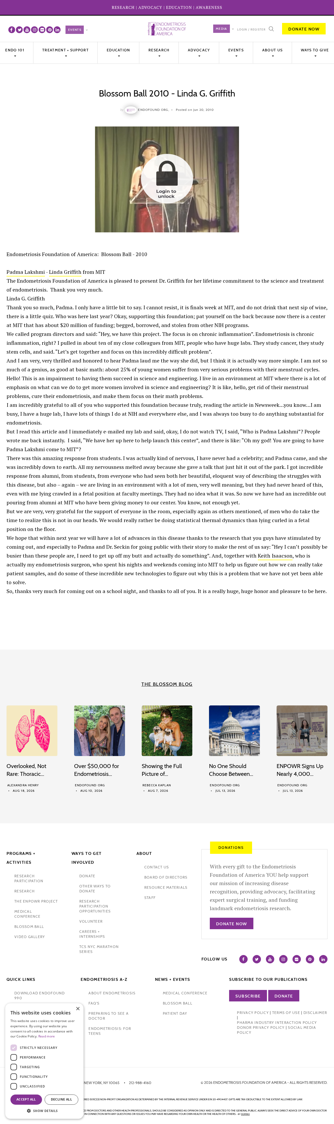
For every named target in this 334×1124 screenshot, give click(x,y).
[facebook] (11, 29)
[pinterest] (49, 29)
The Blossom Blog (167, 684)
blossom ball (29, 926)
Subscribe (248, 996)
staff (150, 897)
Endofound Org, (153, 110)
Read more (46, 1036)
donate (87, 876)
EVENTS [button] (236, 50)
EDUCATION (179, 7)
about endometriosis (111, 993)
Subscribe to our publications (268, 979)
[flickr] (42, 29)
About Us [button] (272, 50)
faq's (93, 1003)
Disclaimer (315, 1012)
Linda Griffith (65, 271)
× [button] (78, 1009)
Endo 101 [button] (14, 50)
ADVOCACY (150, 7)
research (24, 891)
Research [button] (158, 50)
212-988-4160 (140, 1082)
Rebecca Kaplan (156, 785)
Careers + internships (92, 934)
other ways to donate (95, 888)
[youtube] (26, 29)
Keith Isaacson (275, 555)
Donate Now (303, 29)
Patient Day (175, 1013)
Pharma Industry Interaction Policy (277, 1022)
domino (245, 1114)
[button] (44, 1111)
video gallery (29, 936)
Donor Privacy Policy (260, 1027)
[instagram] (34, 29)
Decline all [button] (61, 1099)
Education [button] (118, 50)
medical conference (27, 914)
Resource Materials (166, 887)
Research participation (28, 878)
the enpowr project (36, 901)
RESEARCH (123, 7)
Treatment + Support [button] (65, 50)
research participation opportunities (95, 906)
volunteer (91, 921)
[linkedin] (57, 29)
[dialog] (44, 1061)
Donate (284, 996)
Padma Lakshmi (26, 271)
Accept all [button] (26, 1099)
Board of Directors (166, 877)
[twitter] (19, 29)
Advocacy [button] (199, 50)
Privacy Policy (253, 1012)
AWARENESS (209, 7)
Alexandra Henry (23, 785)
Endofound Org (90, 785)
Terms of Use (286, 1012)
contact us (156, 867)
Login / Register (251, 29)
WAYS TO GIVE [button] (315, 50)
